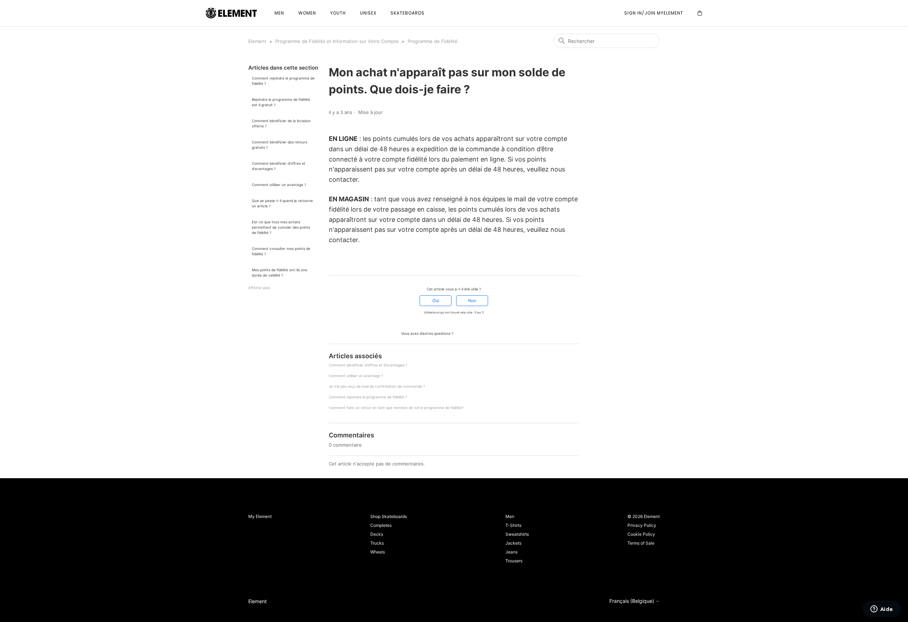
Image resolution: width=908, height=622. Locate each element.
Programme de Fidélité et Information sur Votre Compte (337, 41)
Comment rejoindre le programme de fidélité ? (283, 81)
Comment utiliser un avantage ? (279, 184)
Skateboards (408, 13)
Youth (338, 13)
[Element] (231, 13)
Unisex (368, 13)
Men (279, 13)
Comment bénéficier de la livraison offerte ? (281, 123)
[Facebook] (332, 263)
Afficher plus (259, 287)
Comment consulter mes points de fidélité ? (281, 251)
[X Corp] (342, 263)
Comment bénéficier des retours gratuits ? (279, 144)
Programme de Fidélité (433, 41)
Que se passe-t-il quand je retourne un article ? (282, 203)
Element (257, 41)
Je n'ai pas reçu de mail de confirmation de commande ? (377, 386)
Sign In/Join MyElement (653, 13)
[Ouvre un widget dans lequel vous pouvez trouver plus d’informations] (881, 609)
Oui (435, 300)
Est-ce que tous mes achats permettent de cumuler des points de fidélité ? (281, 227)
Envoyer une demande (480, 333)
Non (472, 300)
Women (307, 13)
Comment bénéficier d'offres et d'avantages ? (278, 166)
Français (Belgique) (632, 601)
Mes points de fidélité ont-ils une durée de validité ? (279, 272)
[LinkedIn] (352, 263)
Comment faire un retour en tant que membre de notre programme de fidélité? (396, 407)
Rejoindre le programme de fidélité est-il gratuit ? (281, 102)
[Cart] (699, 13)
